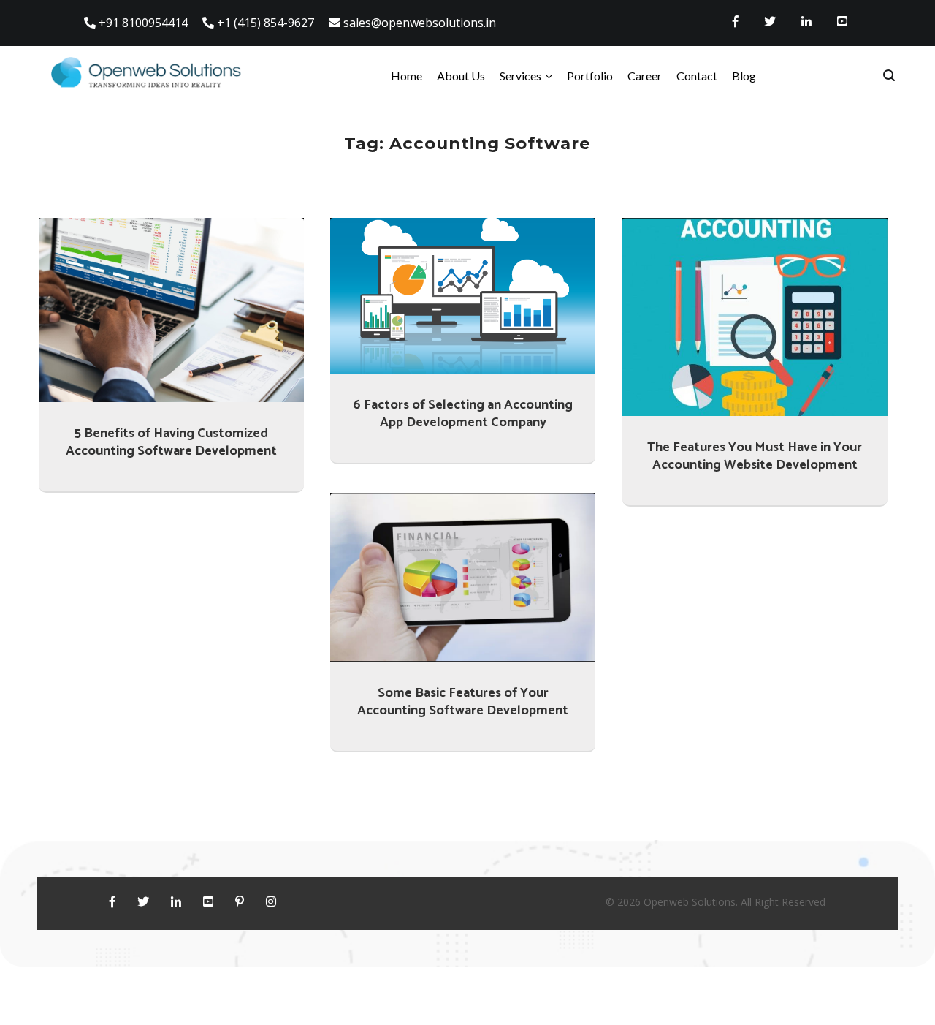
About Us (461, 76)
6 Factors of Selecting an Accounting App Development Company (463, 414)
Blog (744, 76)
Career (644, 76)
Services (520, 76)
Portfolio (590, 76)
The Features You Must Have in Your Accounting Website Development (754, 456)
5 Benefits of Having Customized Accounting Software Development (171, 442)
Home (406, 76)
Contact (696, 76)
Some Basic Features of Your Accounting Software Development (462, 702)
